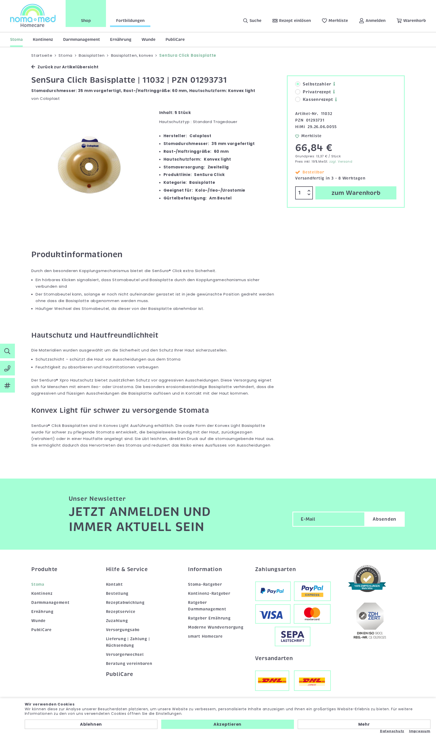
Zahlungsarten (275, 569)
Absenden (384, 519)
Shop (86, 20)
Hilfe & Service (127, 569)
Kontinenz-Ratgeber (209, 593)
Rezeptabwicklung (125, 602)
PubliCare (175, 39)
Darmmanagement (81, 39)
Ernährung (120, 39)
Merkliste (311, 136)
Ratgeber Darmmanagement (207, 605)
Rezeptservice (120, 611)
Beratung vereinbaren (129, 663)
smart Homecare (205, 636)
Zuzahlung (117, 620)
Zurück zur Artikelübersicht (68, 67)
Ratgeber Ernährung (209, 618)
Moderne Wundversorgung (215, 627)
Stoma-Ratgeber (205, 584)
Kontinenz (43, 39)
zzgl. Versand (340, 161)
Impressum (419, 731)
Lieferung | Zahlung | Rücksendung (128, 642)
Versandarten (274, 658)
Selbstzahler (317, 84)
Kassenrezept (318, 99)
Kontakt (114, 584)
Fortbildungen (130, 20)
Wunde (148, 39)
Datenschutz (392, 731)
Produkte (44, 569)
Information (205, 569)
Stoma (16, 39)
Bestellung (117, 593)
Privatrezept (317, 92)
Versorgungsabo (123, 630)
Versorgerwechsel (125, 654)
